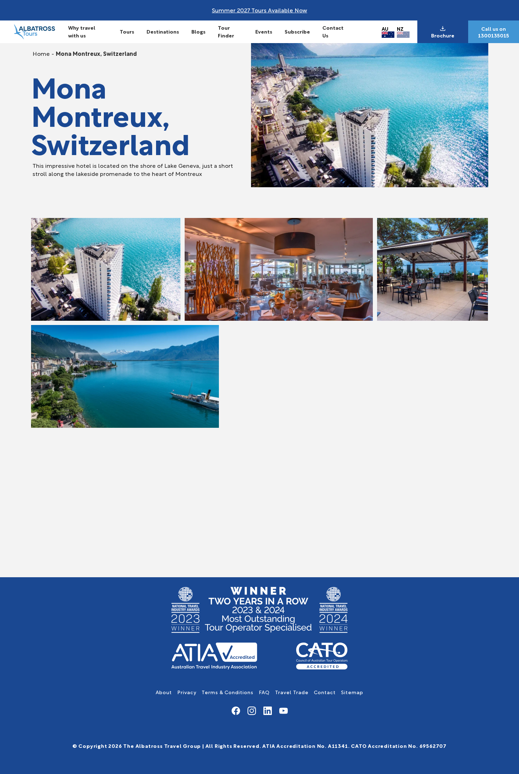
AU (385, 28)
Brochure (442, 35)
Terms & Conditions (227, 692)
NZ (400, 28)
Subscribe (297, 31)
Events (263, 31)
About (164, 692)
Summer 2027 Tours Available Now (259, 9)
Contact (325, 692)
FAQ (264, 692)
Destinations (163, 31)
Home (41, 53)
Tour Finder (226, 31)
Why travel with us (81, 31)
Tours (127, 31)
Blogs (198, 31)
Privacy (186, 692)
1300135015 (493, 35)
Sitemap (352, 692)
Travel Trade (292, 692)
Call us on (493, 28)
